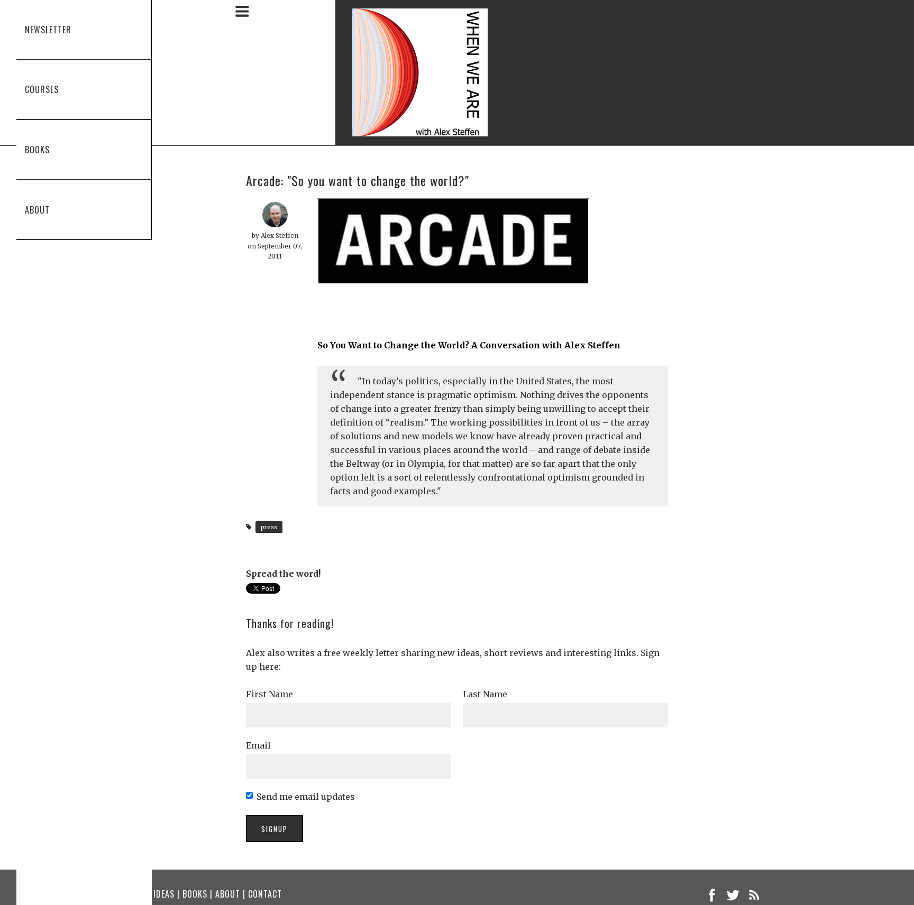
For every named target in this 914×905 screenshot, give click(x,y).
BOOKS (194, 894)
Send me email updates (306, 796)
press (269, 527)
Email (258, 745)
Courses (30, 89)
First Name (269, 694)
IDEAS (164, 894)
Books (25, 149)
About (25, 210)
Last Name (485, 694)
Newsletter (36, 29)
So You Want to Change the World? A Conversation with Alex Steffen (468, 345)
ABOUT (227, 894)
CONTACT (265, 894)
